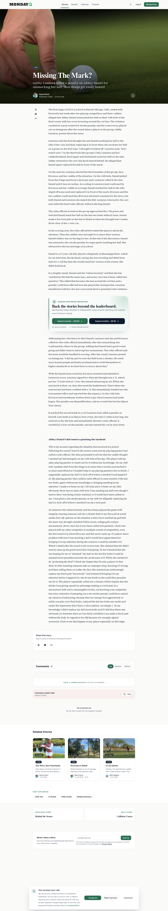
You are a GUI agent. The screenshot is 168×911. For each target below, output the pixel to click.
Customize (128, 898)
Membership (151, 4)
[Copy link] (36, 118)
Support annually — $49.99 (68, 321)
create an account (78, 682)
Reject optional (110, 898)
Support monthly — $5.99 (105, 321)
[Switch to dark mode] (130, 4)
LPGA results (66, 797)
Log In (138, 4)
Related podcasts (84, 797)
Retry (129, 694)
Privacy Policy (107, 844)
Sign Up (126, 838)
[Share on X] (36, 110)
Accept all (93, 898)
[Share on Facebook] (36, 114)
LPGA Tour (39, 797)
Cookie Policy (73, 905)
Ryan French (44, 94)
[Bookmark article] (133, 95)
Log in (65, 682)
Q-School (52, 797)
